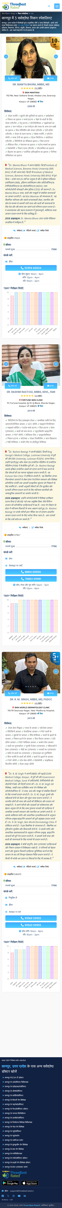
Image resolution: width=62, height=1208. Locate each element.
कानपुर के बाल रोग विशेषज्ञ (14, 1149)
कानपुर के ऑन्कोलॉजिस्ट (13, 1091)
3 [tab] (30, 71)
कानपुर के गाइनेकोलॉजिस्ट (14, 1104)
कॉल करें (13, 78)
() (38, 88)
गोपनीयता (5, 1200)
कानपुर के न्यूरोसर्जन (12, 1135)
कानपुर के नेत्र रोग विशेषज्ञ (14, 1126)
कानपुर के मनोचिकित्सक (13, 1153)
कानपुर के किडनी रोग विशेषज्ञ (15, 1100)
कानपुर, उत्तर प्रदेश (14, 1066)
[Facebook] (3, 1196)
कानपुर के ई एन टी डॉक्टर (14, 1077)
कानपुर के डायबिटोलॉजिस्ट (14, 1117)
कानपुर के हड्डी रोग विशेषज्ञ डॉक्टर (17, 1162)
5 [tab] (35, 71)
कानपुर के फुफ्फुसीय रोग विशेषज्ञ (16, 1144)
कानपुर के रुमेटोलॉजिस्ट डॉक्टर (16, 1158)
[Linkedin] (25, 1196)
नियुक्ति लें (13, 897)
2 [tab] (28, 71)
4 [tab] (34, 379)
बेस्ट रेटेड (5, 13)
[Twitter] (8, 1196)
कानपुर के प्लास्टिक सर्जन (14, 1140)
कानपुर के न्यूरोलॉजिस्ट (13, 1131)
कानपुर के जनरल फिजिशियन (15, 1113)
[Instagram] (14, 1196)
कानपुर (13, 13)
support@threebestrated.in (22, 1191)
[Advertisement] (31, 1026)
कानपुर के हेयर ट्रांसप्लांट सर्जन (16, 1167)
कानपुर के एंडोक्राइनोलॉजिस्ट (15, 1086)
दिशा (41, 101)
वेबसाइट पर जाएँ (15, 565)
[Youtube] (19, 1196)
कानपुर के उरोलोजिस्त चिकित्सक (16, 1082)
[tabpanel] (31, 57)
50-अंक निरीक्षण (24, 25)
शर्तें (11, 1200)
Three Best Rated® (31, 1205)
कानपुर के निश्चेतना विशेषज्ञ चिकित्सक (18, 1122)
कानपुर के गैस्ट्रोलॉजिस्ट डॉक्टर (16, 1109)
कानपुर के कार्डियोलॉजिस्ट (14, 1095)
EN (32, 13)
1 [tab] (26, 71)
